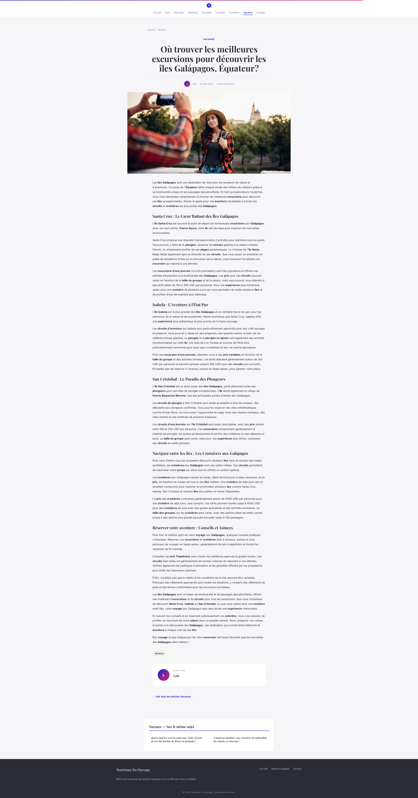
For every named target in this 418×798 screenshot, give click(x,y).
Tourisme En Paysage (133, 769)
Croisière (207, 12)
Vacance (248, 12)
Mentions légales (280, 768)
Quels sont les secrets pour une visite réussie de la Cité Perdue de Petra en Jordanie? (176, 739)
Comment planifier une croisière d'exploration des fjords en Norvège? (240, 739)
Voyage (261, 12)
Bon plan (179, 12)
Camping (193, 12)
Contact (297, 768)
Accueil (157, 12)
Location (220, 12)
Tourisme (234, 12)
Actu (167, 12)
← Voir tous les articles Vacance (172, 696)
